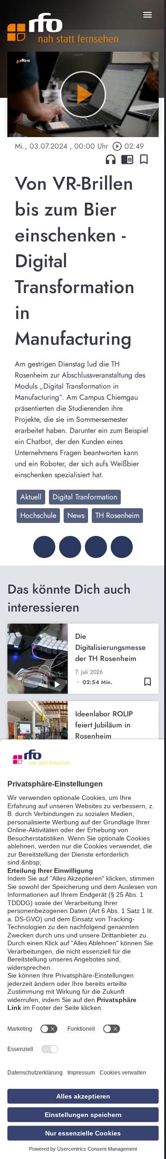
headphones (110, 159)
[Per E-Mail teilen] (122, 547)
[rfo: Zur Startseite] (62, 27)
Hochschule (38, 515)
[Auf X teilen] (70, 547)
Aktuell (31, 497)
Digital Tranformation (85, 497)
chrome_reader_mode (127, 159)
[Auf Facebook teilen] (44, 547)
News (75, 515)
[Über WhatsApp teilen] (96, 547)
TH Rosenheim (117, 515)
